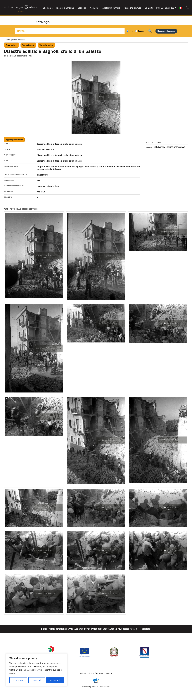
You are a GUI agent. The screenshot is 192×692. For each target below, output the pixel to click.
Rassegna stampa (132, 7)
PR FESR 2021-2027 (166, 7)
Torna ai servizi (28, 45)
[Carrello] (187, 7)
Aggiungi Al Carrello (14, 139)
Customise (18, 680)
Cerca (150, 31)
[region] (36, 669)
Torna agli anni (11, 45)
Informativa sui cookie (102, 673)
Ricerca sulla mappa (166, 31)
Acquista (94, 7)
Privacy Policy (86, 673)
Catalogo (81, 7)
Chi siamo (48, 7)
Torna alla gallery (46, 45)
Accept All (55, 680)
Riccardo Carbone (65, 7)
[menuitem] (180, 7)
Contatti (149, 7)
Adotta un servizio (111, 7)
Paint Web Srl (105, 686)
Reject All (36, 680)
